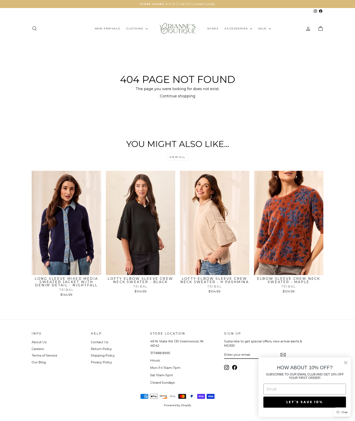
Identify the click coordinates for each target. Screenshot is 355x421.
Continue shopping (177, 96)
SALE (263, 28)
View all (177, 156)
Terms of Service (44, 355)
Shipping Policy (103, 355)
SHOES (212, 28)
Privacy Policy (101, 362)
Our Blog (39, 362)
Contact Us (99, 342)
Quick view (66, 271)
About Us (39, 342)
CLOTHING (135, 28)
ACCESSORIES (237, 28)
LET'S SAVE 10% (304, 402)
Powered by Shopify (177, 405)
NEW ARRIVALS (107, 28)
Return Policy (101, 349)
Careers (38, 349)
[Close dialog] (345, 362)
